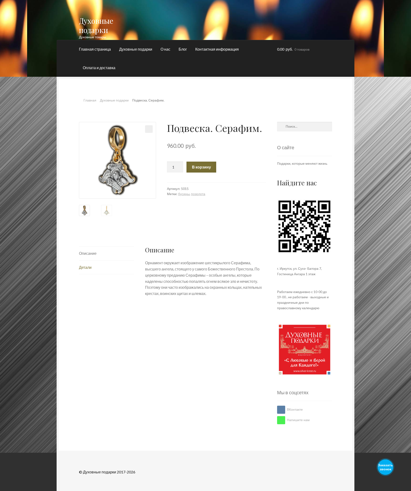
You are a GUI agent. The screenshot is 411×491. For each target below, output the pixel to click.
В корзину (201, 167)
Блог (183, 49)
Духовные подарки (96, 25)
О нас (165, 49)
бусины (184, 194)
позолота (198, 194)
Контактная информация (217, 49)
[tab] (106, 253)
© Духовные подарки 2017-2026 (107, 472)
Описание (88, 253)
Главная (89, 100)
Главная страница (95, 49)
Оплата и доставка (99, 67)
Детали (85, 267)
